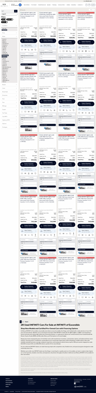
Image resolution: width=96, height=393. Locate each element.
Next (26, 322)
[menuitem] (9, 28)
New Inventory (30, 380)
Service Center (53, 380)
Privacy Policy (17, 391)
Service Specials (53, 383)
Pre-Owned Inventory (32, 382)
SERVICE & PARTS (54, 378)
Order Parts (53, 385)
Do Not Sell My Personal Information (28, 391)
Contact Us (8, 378)
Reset (3, 14)
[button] (20, 4)
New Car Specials (31, 383)
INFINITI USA (8, 384)
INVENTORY (30, 378)
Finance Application (9, 382)
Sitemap (7, 386)
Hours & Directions (9, 380)
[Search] (15, 11)
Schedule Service (54, 382)
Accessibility (12, 391)
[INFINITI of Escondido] (9, 4)
